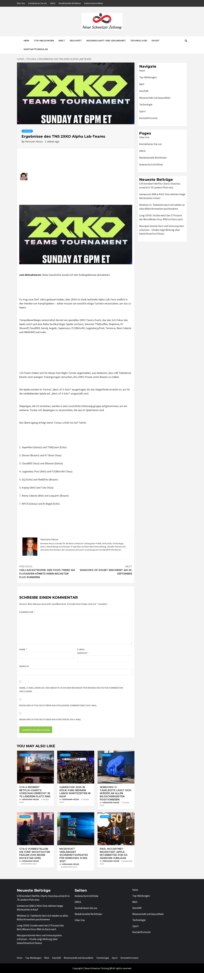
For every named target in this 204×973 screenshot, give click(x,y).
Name (23, 649)
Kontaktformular (36, 49)
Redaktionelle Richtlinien (70, 3)
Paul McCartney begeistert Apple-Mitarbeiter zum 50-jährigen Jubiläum (114, 853)
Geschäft (75, 40)
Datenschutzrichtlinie (93, 3)
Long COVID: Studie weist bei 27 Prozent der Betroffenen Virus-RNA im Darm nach (161, 217)
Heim (26, 40)
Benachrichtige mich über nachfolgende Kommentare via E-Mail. (58, 705)
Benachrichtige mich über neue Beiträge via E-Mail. (50, 719)
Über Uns (21, 3)
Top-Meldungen (44, 40)
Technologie (138, 40)
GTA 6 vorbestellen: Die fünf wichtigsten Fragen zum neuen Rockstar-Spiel (34, 853)
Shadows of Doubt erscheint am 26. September (106, 570)
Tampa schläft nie (63, 422)
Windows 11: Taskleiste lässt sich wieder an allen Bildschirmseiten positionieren (115, 793)
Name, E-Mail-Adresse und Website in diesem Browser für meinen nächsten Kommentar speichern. (71, 689)
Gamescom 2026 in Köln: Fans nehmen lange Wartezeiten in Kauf (75, 792)
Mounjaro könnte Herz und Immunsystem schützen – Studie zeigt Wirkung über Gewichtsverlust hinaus (161, 229)
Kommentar (27, 611)
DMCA (52, 3)
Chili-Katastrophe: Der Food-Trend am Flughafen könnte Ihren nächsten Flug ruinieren (47, 572)
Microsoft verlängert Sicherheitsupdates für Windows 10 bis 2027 (73, 855)
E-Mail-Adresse (82, 651)
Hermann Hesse (34, 141)
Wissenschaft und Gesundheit (106, 40)
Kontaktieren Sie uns (37, 3)
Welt (61, 40)
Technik (27, 131)
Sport (155, 40)
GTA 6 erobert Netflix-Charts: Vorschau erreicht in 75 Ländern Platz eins (34, 792)
